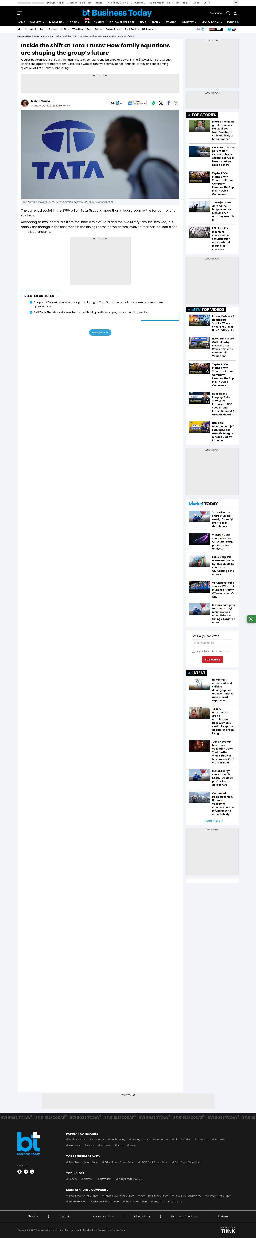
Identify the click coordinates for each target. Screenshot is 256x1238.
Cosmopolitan (138, 2)
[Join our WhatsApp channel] (251, 622)
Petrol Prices (94, 29)
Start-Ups (74, 1145)
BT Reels (147, 29)
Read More (98, 332)
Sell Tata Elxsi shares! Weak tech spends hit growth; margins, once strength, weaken (91, 312)
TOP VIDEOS (212, 309)
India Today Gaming (117, 2)
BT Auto (171, 22)
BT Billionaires (94, 22)
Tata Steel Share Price (187, 1162)
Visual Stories (183, 1139)
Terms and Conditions (184, 1216)
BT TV (73, 22)
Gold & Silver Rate (121, 22)
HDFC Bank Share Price (154, 1162)
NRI (19, 29)
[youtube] (26, 1172)
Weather (77, 29)
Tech (155, 22)
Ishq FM (186, 2)
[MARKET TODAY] (203, 504)
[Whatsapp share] (153, 103)
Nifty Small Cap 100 (130, 1179)
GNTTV (207, 2)
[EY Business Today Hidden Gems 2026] (232, 29)
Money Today (210, 22)
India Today (85, 2)
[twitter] (32, 1172)
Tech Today (118, 1139)
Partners (223, 1216)
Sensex (73, 1179)
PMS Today (132, 29)
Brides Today (173, 2)
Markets (35, 22)
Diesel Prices (114, 29)
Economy (98, 1139)
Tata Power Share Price (168, 1201)
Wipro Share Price (136, 1201)
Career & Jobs (34, 29)
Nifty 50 (88, 1179)
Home (21, 22)
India (142, 22)
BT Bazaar (72, 2)
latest (37, 36)
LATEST (198, 673)
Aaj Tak (196, 2)
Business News (24, 36)
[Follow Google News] (136, 103)
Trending (202, 1139)
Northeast (99, 2)
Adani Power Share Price (119, 1162)
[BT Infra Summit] (200, 29)
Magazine (55, 22)
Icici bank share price (106, 1201)
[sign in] (235, 13)
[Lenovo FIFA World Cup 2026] (216, 29)
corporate (48, 36)
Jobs (132, 1145)
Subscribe (216, 13)
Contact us (66, 1216)
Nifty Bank (106, 1179)
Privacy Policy (142, 1216)
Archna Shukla (40, 101)
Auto (120, 1145)
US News (52, 29)
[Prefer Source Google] (116, 103)
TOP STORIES (204, 115)
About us (33, 1216)
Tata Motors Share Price (83, 1162)
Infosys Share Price (219, 1195)
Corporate (161, 1139)
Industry (188, 22)
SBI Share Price (77, 1201)
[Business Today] (117, 13)
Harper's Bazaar (156, 2)
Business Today (55, 2)
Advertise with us (103, 1216)
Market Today (77, 1139)
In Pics (65, 29)
